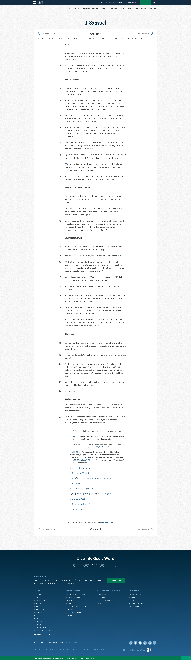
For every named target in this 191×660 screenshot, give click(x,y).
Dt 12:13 (100, 494)
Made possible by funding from (134, 650)
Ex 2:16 (90, 488)
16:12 (87, 473)
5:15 (104, 478)
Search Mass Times (73, 600)
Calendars (133, 600)
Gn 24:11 (79, 488)
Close (185, 658)
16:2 (86, 494)
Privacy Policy (107, 522)
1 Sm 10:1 (80, 504)
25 (122, 38)
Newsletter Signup (136, 603)
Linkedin (145, 643)
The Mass (69, 615)
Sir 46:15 (78, 483)
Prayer (68, 603)
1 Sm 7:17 (79, 494)
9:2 (73, 473)
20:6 (92, 494)
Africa (36, 597)
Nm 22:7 (80, 478)
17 (96, 38)
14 (87, 38)
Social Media (134, 606)
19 (103, 38)
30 (139, 38)
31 (142, 38)
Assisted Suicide (40, 612)
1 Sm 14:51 (79, 468)
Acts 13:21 (80, 499)
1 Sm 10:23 (79, 473)
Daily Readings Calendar (110, 3)
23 (116, 38)
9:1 (73, 468)
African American (40, 600)
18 (100, 38)
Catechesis (38, 624)
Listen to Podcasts (94, 565)
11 (77, 38)
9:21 (73, 444)
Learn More (116, 580)
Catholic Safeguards (42, 630)
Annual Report (39, 603)
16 (93, 38)
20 (106, 38)
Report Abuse (131, 3)
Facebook (135, 643)
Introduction (44, 38)
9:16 (74, 504)
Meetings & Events (104, 600)
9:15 (74, 499)
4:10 (101, 447)
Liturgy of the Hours (73, 612)
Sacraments (70, 609)
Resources (133, 597)
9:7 (73, 478)
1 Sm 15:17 (80, 509)
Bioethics (38, 618)
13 (83, 38)
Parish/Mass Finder (136, 594)
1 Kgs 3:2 (108, 494)
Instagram (150, 643)
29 (135, 38)
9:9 (73, 483)
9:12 (73, 436)
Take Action (101, 594)
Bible (36, 615)
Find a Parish (118, 3)
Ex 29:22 (78, 460)
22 (113, 38)
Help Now (145, 2)
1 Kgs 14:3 (89, 478)
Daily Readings (102, 3)
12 (80, 38)
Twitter (131, 643)
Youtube (140, 643)
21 (109, 38)
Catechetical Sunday (42, 627)
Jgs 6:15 (106, 447)
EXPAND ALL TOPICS (41, 634)
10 (74, 38)
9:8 (72, 431)
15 (90, 38)
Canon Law (38, 621)
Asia (36, 606)
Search (154, 2)
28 (132, 38)
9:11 (74, 488)
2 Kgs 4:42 (97, 478)
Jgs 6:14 (88, 504)
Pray (99, 603)
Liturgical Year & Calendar (76, 606)
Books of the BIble (73, 597)
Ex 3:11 (95, 447)
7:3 (89, 460)
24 (119, 38)
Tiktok (154, 643)
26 (126, 38)
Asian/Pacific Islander (42, 609)
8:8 (108, 478)
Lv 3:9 (84, 460)
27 (129, 38)
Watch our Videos (109, 565)
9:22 (73, 452)
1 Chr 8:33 (88, 468)
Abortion (37, 594)
